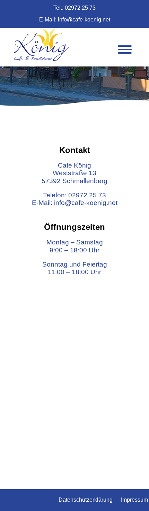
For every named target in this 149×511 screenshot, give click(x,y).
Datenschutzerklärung (86, 500)
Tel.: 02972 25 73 (74, 8)
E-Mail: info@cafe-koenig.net (74, 20)
